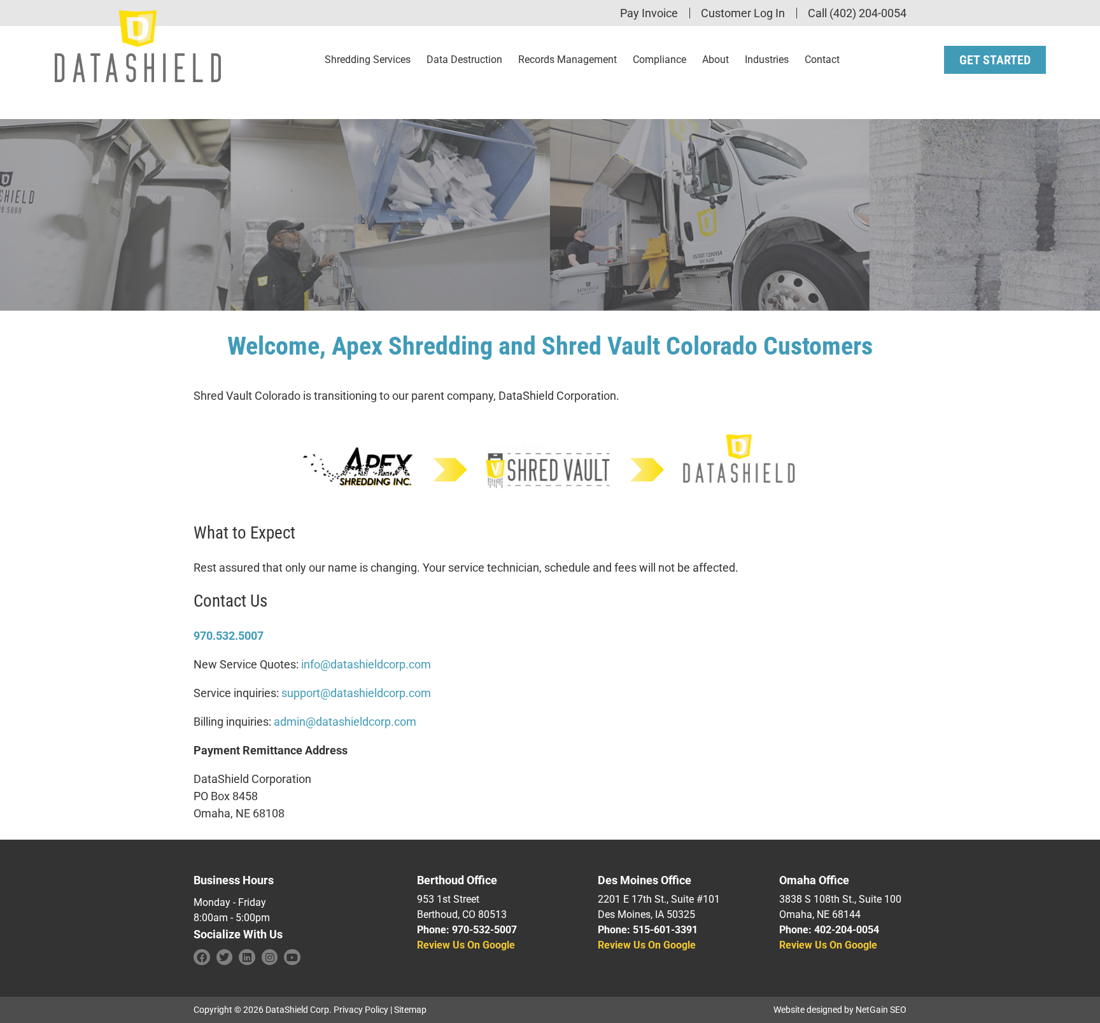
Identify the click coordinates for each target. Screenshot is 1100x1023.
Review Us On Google (466, 945)
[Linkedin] (247, 957)
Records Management (567, 59)
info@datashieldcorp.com (366, 664)
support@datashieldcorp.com (356, 693)
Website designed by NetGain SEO (839, 1010)
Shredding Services (368, 59)
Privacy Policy (361, 1010)
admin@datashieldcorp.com (345, 721)
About (715, 59)
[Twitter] (224, 957)
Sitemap (410, 1010)
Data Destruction (464, 59)
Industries (767, 59)
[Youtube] (292, 957)
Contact (822, 59)
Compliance (659, 59)
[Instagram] (270, 957)
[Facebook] (202, 957)
